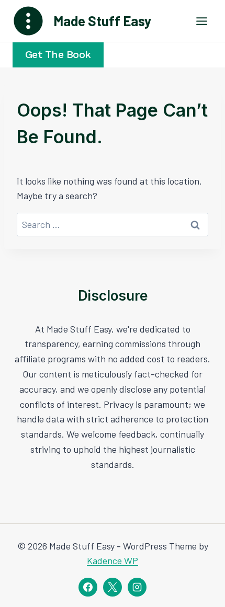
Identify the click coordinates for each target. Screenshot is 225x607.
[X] (112, 587)
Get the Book (58, 55)
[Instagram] (137, 587)
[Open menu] (201, 21)
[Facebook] (87, 587)
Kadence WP (112, 560)
